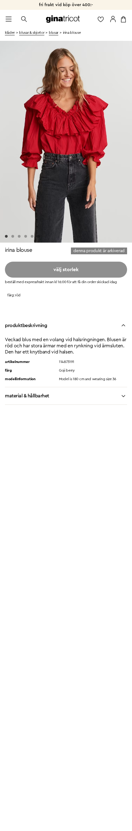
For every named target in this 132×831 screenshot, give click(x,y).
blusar (53, 32)
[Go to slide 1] (6, 236)
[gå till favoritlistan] (100, 19)
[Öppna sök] (23, 19)
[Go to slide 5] (32, 236)
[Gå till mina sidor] (112, 19)
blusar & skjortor (31, 32)
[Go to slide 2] (12, 236)
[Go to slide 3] (19, 236)
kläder (10, 32)
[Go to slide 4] (25, 236)
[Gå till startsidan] (63, 19)
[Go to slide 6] (38, 236)
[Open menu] (8, 19)
